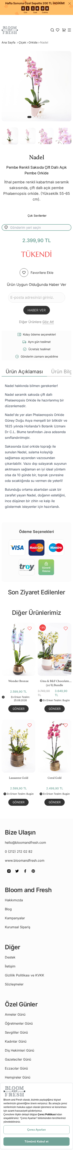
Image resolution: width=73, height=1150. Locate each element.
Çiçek (22, 42)
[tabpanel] (36, 446)
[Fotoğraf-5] (45, 117)
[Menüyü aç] (69, 30)
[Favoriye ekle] (24, 272)
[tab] (24, 372)
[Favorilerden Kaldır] (29, 628)
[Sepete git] (58, 30)
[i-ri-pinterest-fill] (33, 874)
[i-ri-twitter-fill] (17, 874)
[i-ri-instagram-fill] (9, 874)
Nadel (44, 42)
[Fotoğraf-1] (33, 117)
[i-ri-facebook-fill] (25, 874)
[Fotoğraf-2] (36, 117)
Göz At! (48, 322)
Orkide (33, 42)
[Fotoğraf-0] (29, 117)
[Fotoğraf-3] (39, 117)
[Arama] (52, 30)
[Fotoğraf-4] (42, 117)
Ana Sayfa (9, 42)
